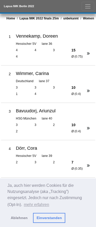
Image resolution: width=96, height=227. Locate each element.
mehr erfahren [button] (36, 204)
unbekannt (71, 18)
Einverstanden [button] (49, 218)
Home (10, 18)
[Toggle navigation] (88, 6)
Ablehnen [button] (19, 218)
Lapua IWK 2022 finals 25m (39, 18)
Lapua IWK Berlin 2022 (19, 6)
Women (88, 18)
